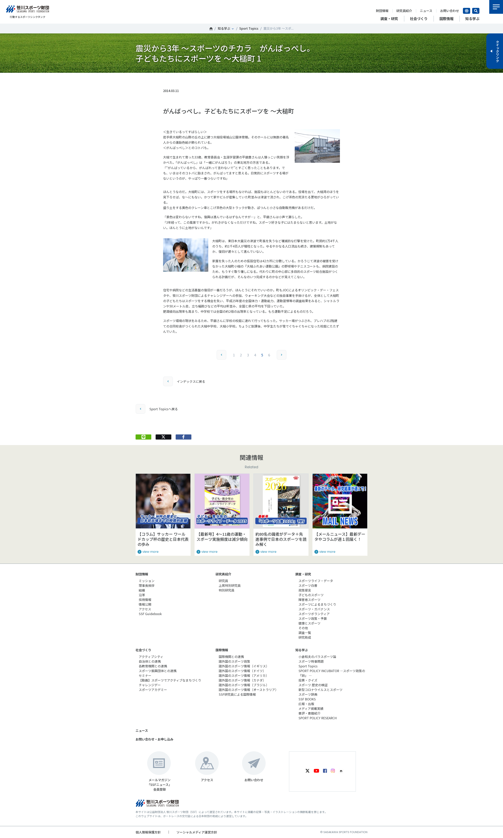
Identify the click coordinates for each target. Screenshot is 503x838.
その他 (303, 628)
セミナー (145, 675)
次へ (281, 355)
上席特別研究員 (230, 585)
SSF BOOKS (307, 699)
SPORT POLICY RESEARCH (317, 718)
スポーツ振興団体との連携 (157, 670)
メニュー (496, 7)
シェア (183, 79)
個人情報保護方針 (148, 832)
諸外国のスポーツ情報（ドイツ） (242, 670)
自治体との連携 (150, 661)
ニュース (426, 10)
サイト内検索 (475, 11)
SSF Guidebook (150, 613)
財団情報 (382, 10)
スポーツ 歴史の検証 (313, 685)
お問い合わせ (449, 10)
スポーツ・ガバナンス (314, 609)
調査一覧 (304, 632)
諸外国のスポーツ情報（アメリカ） (244, 675)
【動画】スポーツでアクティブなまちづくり (170, 680)
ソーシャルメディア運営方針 (196, 832)
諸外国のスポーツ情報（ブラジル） (244, 685)
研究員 (223, 580)
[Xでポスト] (163, 437)
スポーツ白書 (307, 585)
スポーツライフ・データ (315, 580)
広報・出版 (306, 703)
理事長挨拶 (146, 585)
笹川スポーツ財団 (211, 28)
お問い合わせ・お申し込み (154, 739)
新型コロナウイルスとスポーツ (320, 689)
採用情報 (145, 599)
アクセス (145, 609)
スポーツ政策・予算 (312, 618)
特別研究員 (226, 590)
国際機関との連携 (231, 656)
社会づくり (143, 650)
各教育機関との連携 (153, 666)
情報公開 (145, 604)
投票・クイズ (307, 680)
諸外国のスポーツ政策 (234, 661)
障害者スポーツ (309, 599)
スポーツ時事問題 (311, 661)
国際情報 (222, 650)
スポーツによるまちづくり (317, 604)
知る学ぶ (224, 28)
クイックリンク (497, 51)
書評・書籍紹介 (309, 713)
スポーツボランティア (314, 613)
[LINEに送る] (143, 437)
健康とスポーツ (309, 623)
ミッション (146, 580)
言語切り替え (466, 11)
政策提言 (304, 590)
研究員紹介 (404, 10)
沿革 (142, 594)
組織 (142, 590)
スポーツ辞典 (307, 694)
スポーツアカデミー (153, 689)
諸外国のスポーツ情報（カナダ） (242, 680)
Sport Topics (248, 28)
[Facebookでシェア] (183, 437)
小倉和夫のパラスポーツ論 (317, 656)
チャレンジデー (150, 685)
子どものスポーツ (311, 594)
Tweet (163, 79)
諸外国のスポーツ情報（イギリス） (244, 666)
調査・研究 (303, 574)
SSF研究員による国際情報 (237, 694)
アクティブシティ (151, 656)
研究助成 (304, 637)
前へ (221, 355)
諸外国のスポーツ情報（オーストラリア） (248, 689)
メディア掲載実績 (310, 708)
